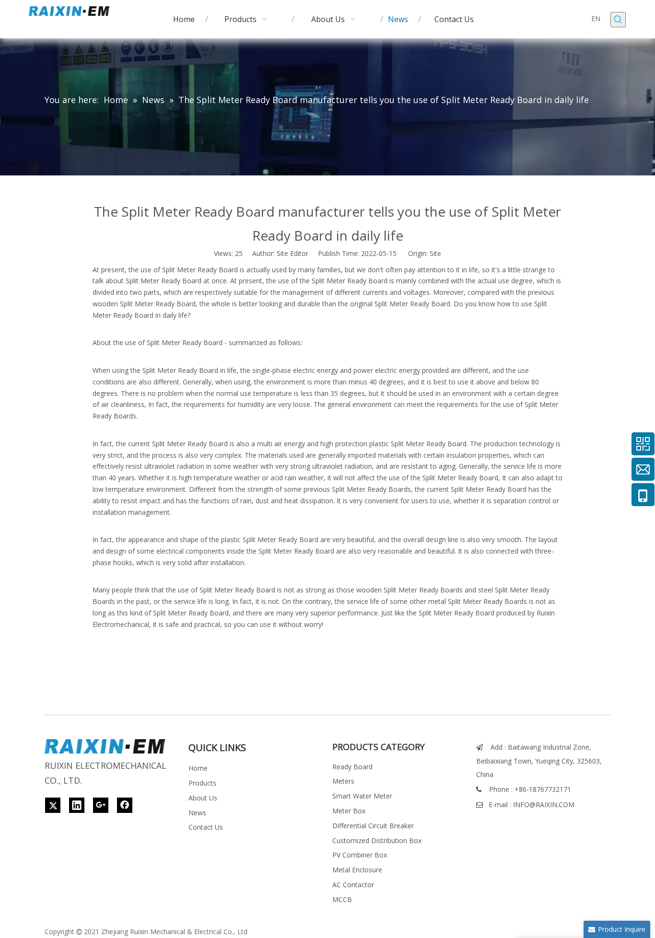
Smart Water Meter (362, 795)
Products (202, 782)
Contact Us (205, 827)
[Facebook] (124, 805)
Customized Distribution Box (376, 840)
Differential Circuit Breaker (373, 825)
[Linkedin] (76, 805)
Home (198, 768)
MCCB (342, 899)
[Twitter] (52, 805)
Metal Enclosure (357, 869)
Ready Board (352, 766)
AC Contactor (353, 884)
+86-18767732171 (543, 789)
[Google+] (100, 805)
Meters (343, 781)
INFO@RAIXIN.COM (543, 804)
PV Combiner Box (359, 854)
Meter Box (348, 810)
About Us (202, 797)
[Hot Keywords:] (618, 19)
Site (435, 253)
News (197, 812)
